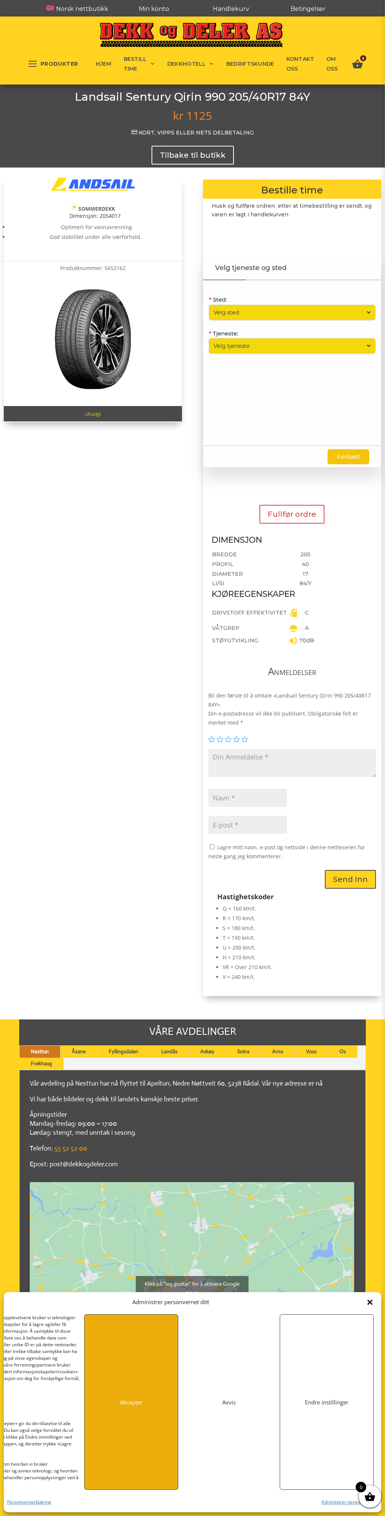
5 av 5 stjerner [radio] (244, 739)
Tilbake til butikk (193, 155)
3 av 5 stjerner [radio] (228, 739)
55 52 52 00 (70, 1148)
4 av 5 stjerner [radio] (236, 739)
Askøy (207, 1051)
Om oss (332, 64)
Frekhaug (41, 1063)
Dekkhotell (186, 63)
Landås (169, 1051)
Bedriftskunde (250, 63)
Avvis (229, 1402)
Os (343, 1051)
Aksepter (131, 1402)
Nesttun (40, 1051)
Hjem (103, 63)
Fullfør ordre (292, 514)
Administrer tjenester (343, 1502)
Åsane (79, 1051)
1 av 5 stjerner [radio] (211, 739)
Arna (277, 1051)
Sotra (243, 1051)
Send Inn (350, 879)
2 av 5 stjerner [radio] (220, 739)
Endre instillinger (327, 1402)
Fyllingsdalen (123, 1051)
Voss (311, 1051)
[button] (370, 1302)
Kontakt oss (300, 64)
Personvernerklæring (29, 1502)
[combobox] (288, 312)
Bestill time (135, 64)
